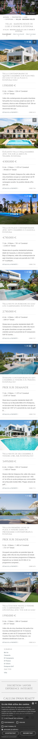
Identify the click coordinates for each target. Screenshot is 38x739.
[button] (3, 55)
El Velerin (7, 664)
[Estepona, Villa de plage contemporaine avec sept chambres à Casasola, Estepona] (19, 231)
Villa (5, 673)
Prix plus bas (31, 34)
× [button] (35, 703)
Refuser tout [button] (28, 733)
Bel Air (6, 652)
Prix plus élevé (18, 34)
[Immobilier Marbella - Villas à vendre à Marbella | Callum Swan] (13, 3)
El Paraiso (7, 661)
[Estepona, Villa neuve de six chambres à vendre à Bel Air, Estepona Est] (19, 455)
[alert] (19, 720)
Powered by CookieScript (9, 737)
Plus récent (6, 34)
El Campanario (9, 658)
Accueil (6, 17)
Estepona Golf (9, 666)
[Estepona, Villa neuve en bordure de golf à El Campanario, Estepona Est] (19, 305)
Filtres (32, 13)
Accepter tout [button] (10, 733)
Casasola (7, 655)
